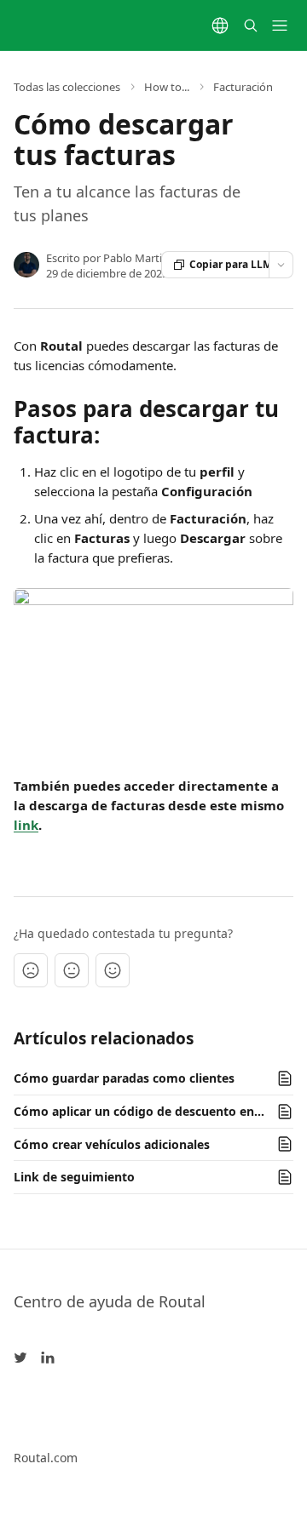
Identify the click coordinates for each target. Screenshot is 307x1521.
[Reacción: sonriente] (113, 970)
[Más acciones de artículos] (281, 264)
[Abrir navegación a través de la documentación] (279, 25)
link (26, 824)
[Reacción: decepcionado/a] (31, 970)
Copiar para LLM (229, 264)
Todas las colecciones (67, 86)
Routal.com (46, 1458)
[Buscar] (250, 25)
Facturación (243, 86)
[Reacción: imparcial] (72, 970)
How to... (166, 86)
